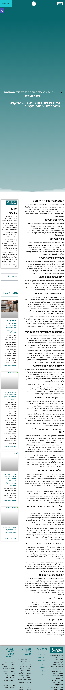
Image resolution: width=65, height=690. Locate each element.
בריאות (43, 674)
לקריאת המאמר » (10, 366)
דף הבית (59, 92)
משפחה (42, 667)
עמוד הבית (42, 654)
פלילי (43, 671)
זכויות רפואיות (40, 657)
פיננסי (43, 664)
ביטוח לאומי (41, 661)
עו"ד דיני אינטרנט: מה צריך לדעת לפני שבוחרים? (9, 530)
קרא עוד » (28, 682)
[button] (34, 3)
